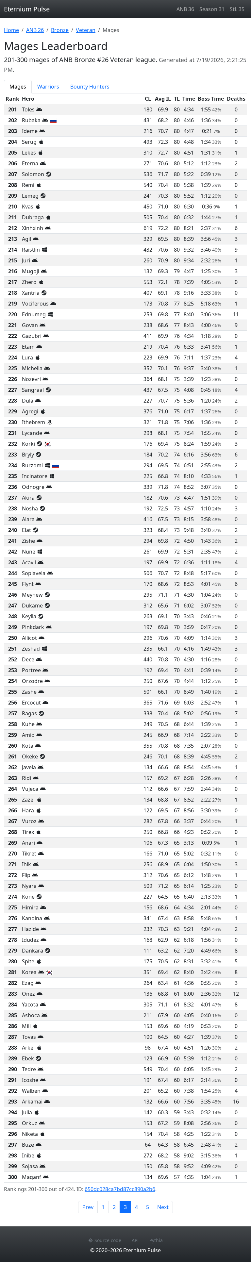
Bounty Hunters (89, 86)
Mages (17, 86)
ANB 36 (185, 9)
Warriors (48, 86)
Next (163, 1207)
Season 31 (212, 9)
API (135, 1240)
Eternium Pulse (27, 9)
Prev (87, 1207)
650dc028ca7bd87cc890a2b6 (120, 1189)
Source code (107, 1240)
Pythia (156, 1240)
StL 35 (237, 9)
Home (11, 30)
